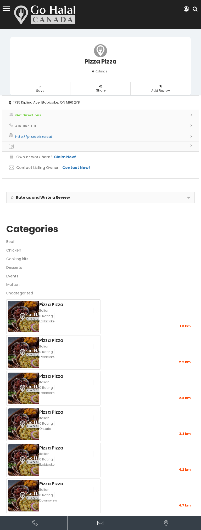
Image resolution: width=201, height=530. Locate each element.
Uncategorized (19, 293)
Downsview (48, 500)
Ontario (45, 428)
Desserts (14, 267)
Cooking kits (17, 258)
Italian (44, 310)
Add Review (160, 90)
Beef (10, 241)
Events (12, 276)
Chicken (13, 250)
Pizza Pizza (51, 304)
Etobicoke (46, 321)
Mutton (13, 284)
